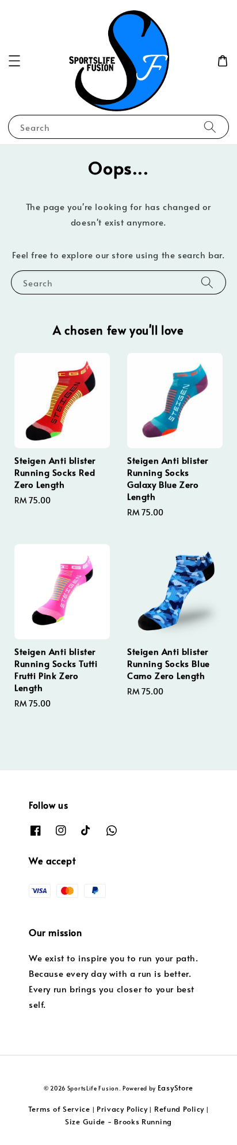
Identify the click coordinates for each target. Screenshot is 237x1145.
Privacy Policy (122, 1109)
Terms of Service (59, 1109)
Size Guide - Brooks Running (118, 1121)
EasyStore (175, 1087)
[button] (14, 60)
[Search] (210, 126)
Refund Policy (179, 1109)
